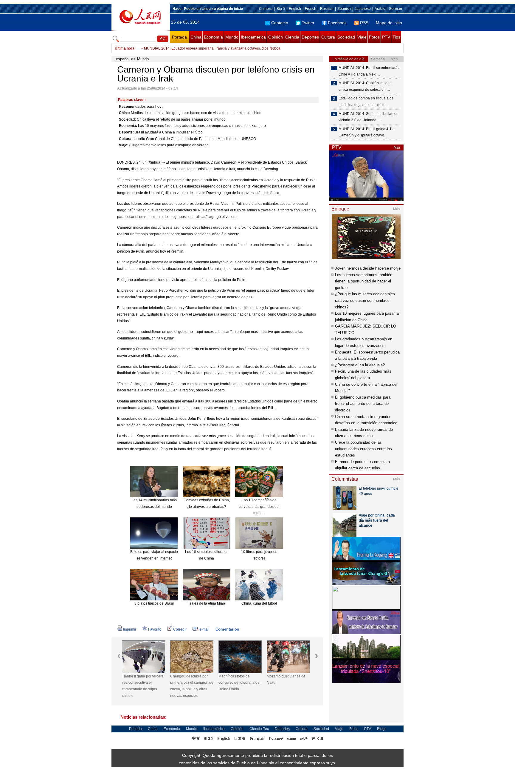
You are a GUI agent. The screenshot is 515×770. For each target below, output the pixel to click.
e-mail (204, 629)
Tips (396, 37)
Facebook (337, 22)
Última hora (124, 48)
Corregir (180, 629)
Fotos (374, 37)
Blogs (381, 729)
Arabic (380, 9)
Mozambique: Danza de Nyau (286, 679)
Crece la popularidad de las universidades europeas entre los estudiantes (363, 448)
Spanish (344, 9)
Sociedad (346, 37)
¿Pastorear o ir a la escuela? (360, 365)
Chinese (266, 9)
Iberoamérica (253, 37)
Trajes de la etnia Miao (206, 603)
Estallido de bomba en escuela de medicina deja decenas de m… (366, 101)
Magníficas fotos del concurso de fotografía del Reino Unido (239, 682)
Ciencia (292, 37)
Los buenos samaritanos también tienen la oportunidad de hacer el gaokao (363, 281)
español (122, 59)
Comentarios (227, 629)
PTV (386, 37)
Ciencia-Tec (259, 729)
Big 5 (281, 9)
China (195, 37)
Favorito (154, 629)
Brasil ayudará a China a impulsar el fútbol (169, 132)
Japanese (363, 9)
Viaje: (123, 145)
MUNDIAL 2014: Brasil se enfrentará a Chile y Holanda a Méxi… (370, 71)
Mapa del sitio (389, 22)
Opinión (275, 37)
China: (124, 113)
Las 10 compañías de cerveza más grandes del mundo (259, 506)
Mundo (231, 37)
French (310, 9)
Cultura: (126, 139)
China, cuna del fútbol (259, 603)
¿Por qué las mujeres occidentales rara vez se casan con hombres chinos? (365, 300)
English (295, 9)
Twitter (308, 22)
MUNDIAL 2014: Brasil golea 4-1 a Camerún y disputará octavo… (367, 132)
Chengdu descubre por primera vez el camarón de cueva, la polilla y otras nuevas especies (191, 686)
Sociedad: (127, 119)
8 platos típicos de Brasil (154, 603)
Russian (326, 9)
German (395, 9)
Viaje (362, 37)
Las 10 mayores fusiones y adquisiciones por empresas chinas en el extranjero (202, 126)
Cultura (328, 37)
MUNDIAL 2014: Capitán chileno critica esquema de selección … (365, 86)
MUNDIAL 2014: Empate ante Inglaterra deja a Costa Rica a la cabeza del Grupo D (211, 48)
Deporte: (126, 132)
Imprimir (129, 629)
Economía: (128, 126)
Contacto (279, 22)
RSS (364, 22)
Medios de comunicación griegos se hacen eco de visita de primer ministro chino (196, 113)
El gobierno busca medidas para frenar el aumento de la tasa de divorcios (362, 403)
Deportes (310, 37)
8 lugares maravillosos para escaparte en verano (169, 145)
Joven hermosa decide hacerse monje (368, 268)
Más (397, 147)
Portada (179, 37)
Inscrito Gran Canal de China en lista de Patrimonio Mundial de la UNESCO (195, 139)
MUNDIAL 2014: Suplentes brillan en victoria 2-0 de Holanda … (368, 117)
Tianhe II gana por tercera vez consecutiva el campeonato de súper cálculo (143, 686)
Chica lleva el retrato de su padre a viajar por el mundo (181, 119)
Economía (213, 37)
